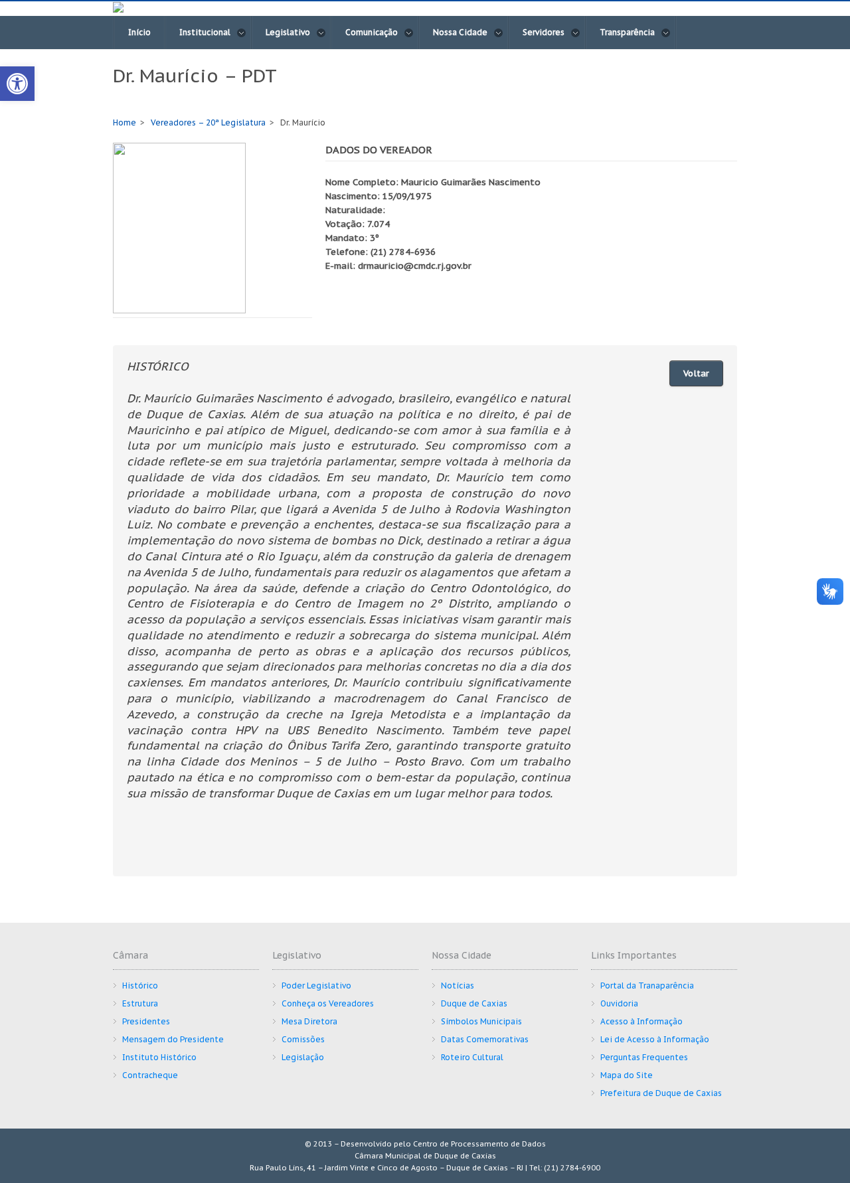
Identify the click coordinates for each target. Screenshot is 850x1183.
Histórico (140, 985)
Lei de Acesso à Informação (654, 1039)
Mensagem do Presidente (173, 1039)
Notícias (457, 985)
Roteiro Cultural (472, 1057)
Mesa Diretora (309, 1021)
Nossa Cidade (460, 32)
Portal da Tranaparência (647, 985)
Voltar (696, 373)
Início (139, 32)
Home (124, 122)
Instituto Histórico (159, 1057)
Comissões (303, 1039)
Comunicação (371, 32)
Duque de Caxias (474, 1003)
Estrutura (140, 1003)
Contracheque (150, 1075)
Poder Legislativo (316, 985)
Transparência (627, 32)
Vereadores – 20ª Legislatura (208, 122)
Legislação (303, 1057)
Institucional (204, 32)
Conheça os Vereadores (328, 1003)
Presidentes (146, 1021)
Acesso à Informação (641, 1021)
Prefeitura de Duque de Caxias (661, 1093)
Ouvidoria (619, 1003)
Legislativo (288, 32)
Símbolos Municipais (481, 1021)
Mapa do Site (626, 1075)
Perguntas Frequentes (644, 1057)
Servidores (543, 32)
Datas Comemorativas (485, 1039)
